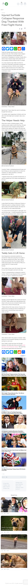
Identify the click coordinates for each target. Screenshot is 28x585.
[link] (25, 29)
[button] (3, 4)
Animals (3, 12)
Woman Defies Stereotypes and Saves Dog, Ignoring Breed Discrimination (13, 547)
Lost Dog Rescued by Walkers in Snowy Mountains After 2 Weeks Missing (12, 510)
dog (3, 473)
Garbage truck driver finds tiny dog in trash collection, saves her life (19, 486)
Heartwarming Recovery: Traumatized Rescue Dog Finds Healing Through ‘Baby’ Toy (13, 564)
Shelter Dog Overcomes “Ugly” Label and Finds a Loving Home (12, 528)
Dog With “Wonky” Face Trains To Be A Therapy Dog (6, 486)
